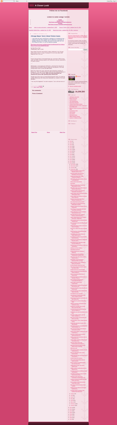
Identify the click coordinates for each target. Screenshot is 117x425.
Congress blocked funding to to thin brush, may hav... (79, 380)
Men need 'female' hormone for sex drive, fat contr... (78, 318)
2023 (71, 146)
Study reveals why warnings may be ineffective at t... (79, 337)
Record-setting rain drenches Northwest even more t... (77, 174)
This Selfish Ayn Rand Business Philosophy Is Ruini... (78, 204)
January (73, 405)
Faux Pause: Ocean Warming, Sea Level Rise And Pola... (78, 209)
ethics (35, 87)
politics (41, 87)
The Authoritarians (74, 101)
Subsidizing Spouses (75, 249)
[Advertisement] (78, 62)
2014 (71, 161)
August (72, 393)
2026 (71, 141)
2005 (71, 419)
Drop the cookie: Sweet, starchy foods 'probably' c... (78, 315)
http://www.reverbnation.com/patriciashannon (60, 22)
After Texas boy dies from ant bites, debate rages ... (79, 257)
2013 (71, 162)
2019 (71, 152)
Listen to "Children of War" (76, 117)
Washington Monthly (74, 102)
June (72, 397)
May (72, 398)
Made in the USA (73, 98)
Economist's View (74, 110)
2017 (71, 156)
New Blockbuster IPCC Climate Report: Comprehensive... (78, 215)
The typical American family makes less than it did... (79, 267)
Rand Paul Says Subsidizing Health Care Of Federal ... (78, 232)
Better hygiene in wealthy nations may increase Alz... (78, 363)
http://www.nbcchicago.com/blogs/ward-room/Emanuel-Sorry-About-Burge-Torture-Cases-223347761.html (48, 45)
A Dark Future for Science (76, 358)
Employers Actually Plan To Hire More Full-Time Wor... (78, 307)
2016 (71, 157)
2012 (71, 407)
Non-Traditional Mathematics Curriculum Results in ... (77, 280)
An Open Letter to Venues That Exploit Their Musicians (77, 391)
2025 (71, 142)
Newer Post (34, 132)
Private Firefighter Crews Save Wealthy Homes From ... (77, 171)
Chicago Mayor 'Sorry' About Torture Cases (45, 36)
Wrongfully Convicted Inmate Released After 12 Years (77, 260)
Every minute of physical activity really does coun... (78, 383)
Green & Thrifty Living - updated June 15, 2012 (70, 27)
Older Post (62, 132)
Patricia (79, 76)
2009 (71, 412)
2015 (71, 159)
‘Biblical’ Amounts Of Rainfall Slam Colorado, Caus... (78, 304)
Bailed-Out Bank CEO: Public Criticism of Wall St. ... (77, 177)
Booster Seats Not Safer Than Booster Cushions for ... (77, 199)
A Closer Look (42, 5)
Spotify (60, 19)
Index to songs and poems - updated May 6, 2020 (45, 27)
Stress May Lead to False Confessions (76, 283)
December (73, 164)
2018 (71, 154)
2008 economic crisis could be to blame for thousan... (78, 263)
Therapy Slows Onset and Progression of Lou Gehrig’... (78, 343)
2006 (71, 417)
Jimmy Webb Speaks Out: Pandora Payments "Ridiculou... (78, 218)
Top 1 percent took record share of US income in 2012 (78, 329)
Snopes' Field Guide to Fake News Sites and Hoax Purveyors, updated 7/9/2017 (77, 37)
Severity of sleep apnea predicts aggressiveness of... (78, 335)
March (72, 402)
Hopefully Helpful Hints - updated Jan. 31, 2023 (40, 30)
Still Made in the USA (74, 97)
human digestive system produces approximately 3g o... (78, 212)
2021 (71, 149)
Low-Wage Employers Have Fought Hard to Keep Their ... (78, 374)
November (73, 165)
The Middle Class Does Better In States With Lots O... (78, 234)
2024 (71, 144)
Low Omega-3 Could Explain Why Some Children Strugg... (78, 296)
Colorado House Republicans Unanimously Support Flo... (77, 255)
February (73, 403)
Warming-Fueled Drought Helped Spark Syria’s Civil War (78, 346)
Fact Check (72, 113)
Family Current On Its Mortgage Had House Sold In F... (79, 272)
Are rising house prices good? (77, 201)
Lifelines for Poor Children (76, 247)
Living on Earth (73, 99)
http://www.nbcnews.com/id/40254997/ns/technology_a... (79, 326)
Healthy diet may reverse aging (78, 269)
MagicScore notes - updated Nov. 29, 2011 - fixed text (65, 30)
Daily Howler (72, 112)
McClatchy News (73, 115)
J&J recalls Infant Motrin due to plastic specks (78, 360)
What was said (74, 348)
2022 (71, 147)
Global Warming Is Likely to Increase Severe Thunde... (79, 226)
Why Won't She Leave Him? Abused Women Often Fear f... (79, 188)
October (73, 167)
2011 (71, 409)
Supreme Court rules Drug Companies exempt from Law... (78, 377)
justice (38, 87)
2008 (71, 414)
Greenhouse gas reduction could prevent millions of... (78, 243)
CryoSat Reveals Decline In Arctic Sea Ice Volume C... (78, 310)
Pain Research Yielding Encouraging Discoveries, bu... (79, 286)
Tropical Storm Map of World (76, 104)
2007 (71, 415)
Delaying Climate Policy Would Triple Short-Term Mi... (79, 291)
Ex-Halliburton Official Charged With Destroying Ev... (79, 237)
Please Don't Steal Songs (76, 181)
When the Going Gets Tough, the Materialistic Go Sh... (78, 186)
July (72, 395)
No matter (73, 183)
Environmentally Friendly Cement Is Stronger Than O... (79, 277)
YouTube (60, 23)
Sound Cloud (60, 21)
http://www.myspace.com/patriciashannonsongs (60, 24)
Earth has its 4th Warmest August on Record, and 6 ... (79, 240)
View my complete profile (75, 86)
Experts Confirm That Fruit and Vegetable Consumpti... (77, 191)
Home (30, 27)
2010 (71, 410)
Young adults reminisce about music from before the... (79, 340)
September (73, 169)
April (72, 400)
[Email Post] (43, 86)
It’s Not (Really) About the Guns (78, 265)
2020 (71, 151)
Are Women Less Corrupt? (77, 293)
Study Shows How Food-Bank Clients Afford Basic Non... (79, 194)
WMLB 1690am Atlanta (75, 116)
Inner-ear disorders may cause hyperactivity (78, 353)
